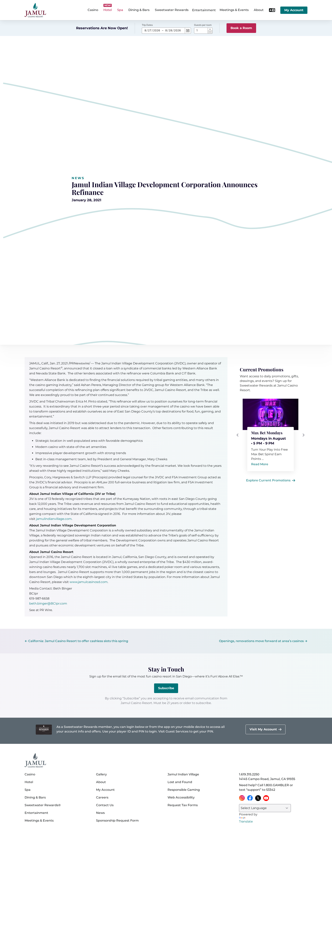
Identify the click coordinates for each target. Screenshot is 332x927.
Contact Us (105, 805)
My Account (293, 10)
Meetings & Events (39, 820)
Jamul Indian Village (183, 774)
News (78, 178)
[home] (35, 10)
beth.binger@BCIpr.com (48, 603)
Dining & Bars (35, 797)
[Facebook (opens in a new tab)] (250, 798)
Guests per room (203, 24)
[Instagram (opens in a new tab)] (242, 798)
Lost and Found (180, 782)
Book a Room (241, 28)
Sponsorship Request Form (117, 820)
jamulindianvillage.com (54, 519)
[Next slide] (303, 435)
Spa (28, 790)
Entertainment (204, 10)
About (101, 782)
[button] (210, 29)
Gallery (101, 774)
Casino (30, 774)
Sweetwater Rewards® (43, 805)
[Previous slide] (237, 435)
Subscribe (166, 688)
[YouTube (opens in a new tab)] (266, 798)
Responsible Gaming (184, 790)
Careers (102, 797)
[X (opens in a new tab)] (258, 798)
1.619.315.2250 (249, 774)
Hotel (29, 782)
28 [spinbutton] (170, 30)
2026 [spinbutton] (156, 30)
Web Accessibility (181, 797)
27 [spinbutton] (149, 30)
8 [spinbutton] (145, 30)
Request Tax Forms (183, 805)
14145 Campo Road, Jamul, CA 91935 (267, 779)
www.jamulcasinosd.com (89, 582)
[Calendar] (188, 31)
